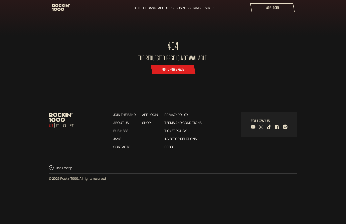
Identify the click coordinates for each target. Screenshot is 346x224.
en (51, 125)
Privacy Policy (176, 115)
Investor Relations (180, 139)
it (57, 125)
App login (272, 8)
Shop (209, 8)
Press (169, 147)
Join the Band (145, 8)
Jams (197, 8)
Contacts (121, 147)
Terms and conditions (183, 123)
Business (183, 8)
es (64, 125)
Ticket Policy (175, 131)
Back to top (63, 168)
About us (166, 8)
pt (72, 125)
